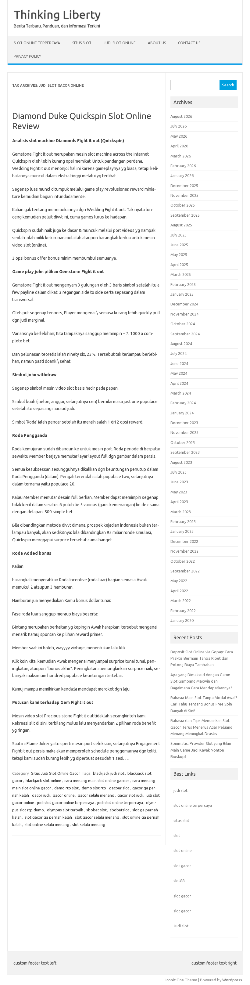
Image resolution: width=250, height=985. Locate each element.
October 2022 (182, 561)
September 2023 (185, 452)
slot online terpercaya (192, 805)
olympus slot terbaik (65, 810)
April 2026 (179, 146)
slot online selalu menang (47, 824)
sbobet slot (96, 810)
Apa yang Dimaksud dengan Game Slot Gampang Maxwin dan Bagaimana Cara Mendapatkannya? (201, 681)
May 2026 (178, 136)
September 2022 (185, 571)
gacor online (64, 795)
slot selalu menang (88, 824)
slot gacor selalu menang (97, 817)
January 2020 (182, 620)
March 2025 (180, 274)
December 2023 (184, 422)
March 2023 (180, 512)
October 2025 (182, 205)
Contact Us (189, 43)
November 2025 (184, 195)
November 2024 (184, 314)
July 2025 (178, 235)
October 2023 (182, 442)
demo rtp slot (66, 788)
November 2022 (184, 551)
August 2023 (181, 462)
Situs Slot (81, 43)
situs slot (181, 820)
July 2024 (178, 353)
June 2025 (179, 245)
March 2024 (180, 393)
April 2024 (179, 383)
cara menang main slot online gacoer (96, 780)
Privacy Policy (27, 56)
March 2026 (180, 156)
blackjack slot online (43, 780)
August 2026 (181, 116)
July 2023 (178, 472)
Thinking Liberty (57, 14)
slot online (182, 850)
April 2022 (179, 591)
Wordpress (232, 980)
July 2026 (178, 126)
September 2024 (185, 334)
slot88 (178, 881)
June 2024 (179, 363)
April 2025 (179, 264)
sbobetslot (119, 810)
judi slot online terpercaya (120, 802)
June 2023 (179, 482)
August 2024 (181, 343)
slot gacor (182, 866)
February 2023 (183, 521)
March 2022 (180, 600)
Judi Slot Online (120, 43)
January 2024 (182, 413)
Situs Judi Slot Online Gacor (55, 773)
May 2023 (178, 492)
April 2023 (179, 502)
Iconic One (175, 980)
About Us (157, 43)
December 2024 (184, 304)
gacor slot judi (130, 795)
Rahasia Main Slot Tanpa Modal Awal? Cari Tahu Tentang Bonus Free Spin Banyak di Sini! (203, 704)
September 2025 (185, 215)
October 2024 (182, 324)
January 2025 (182, 294)
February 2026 (183, 166)
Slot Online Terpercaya (37, 43)
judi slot (180, 790)
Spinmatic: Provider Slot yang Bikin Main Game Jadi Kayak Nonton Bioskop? (200, 750)
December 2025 (184, 185)
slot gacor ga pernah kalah (48, 817)
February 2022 (183, 610)
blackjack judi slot (108, 773)
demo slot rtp (94, 788)
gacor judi (41, 795)
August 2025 (181, 225)
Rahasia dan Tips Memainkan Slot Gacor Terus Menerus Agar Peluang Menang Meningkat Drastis (201, 727)
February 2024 (183, 403)
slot (176, 835)
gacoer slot (119, 788)
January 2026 (182, 175)
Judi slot (180, 926)
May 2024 (178, 373)
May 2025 (178, 254)
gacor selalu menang (96, 795)
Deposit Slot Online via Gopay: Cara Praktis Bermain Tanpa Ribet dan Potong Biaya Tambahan (201, 658)
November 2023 (184, 432)
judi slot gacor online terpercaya (65, 802)
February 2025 (183, 284)
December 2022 (184, 541)
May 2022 (178, 581)
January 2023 (182, 531)
